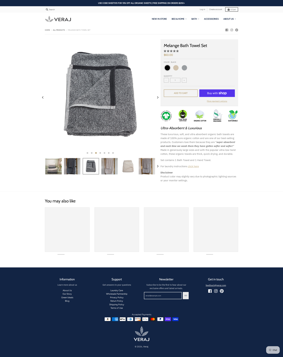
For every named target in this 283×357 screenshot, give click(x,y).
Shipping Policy (116, 304)
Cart (233, 9)
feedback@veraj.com (216, 285)
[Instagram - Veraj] (231, 29)
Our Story (67, 294)
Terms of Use (117, 308)
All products (59, 30)
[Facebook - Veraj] (226, 29)
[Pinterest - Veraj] (236, 29)
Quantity (168, 76)
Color (170, 62)
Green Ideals (67, 297)
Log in (202, 9)
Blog (67, 301)
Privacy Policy (116, 297)
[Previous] (43, 97)
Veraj (145, 346)
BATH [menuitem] (194, 19)
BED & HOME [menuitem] (178, 19)
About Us (67, 290)
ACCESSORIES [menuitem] (211, 19)
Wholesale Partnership (116, 294)
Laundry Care (116, 290)
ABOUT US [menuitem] (228, 19)
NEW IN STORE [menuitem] (159, 19)
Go (185, 295)
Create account (215, 9)
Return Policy (116, 301)
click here (193, 166)
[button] (171, 51)
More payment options (217, 101)
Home (47, 30)
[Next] (158, 97)
